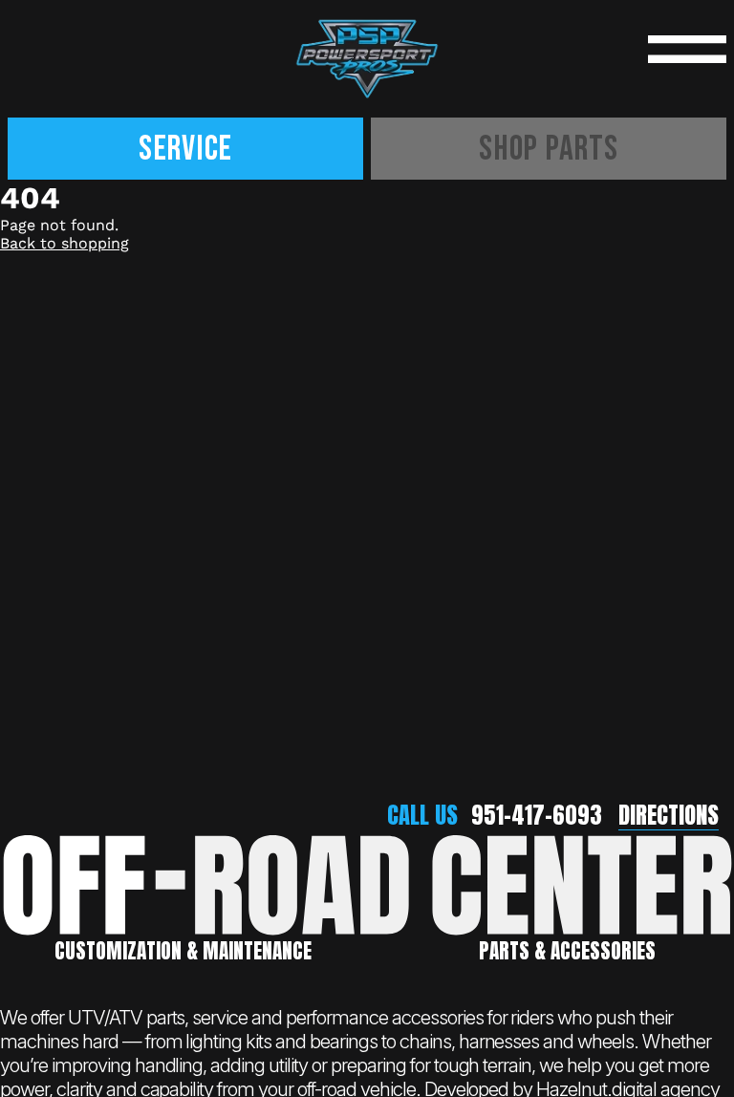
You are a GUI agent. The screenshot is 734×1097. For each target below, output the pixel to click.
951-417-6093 (536, 814)
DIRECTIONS (668, 814)
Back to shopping (64, 243)
